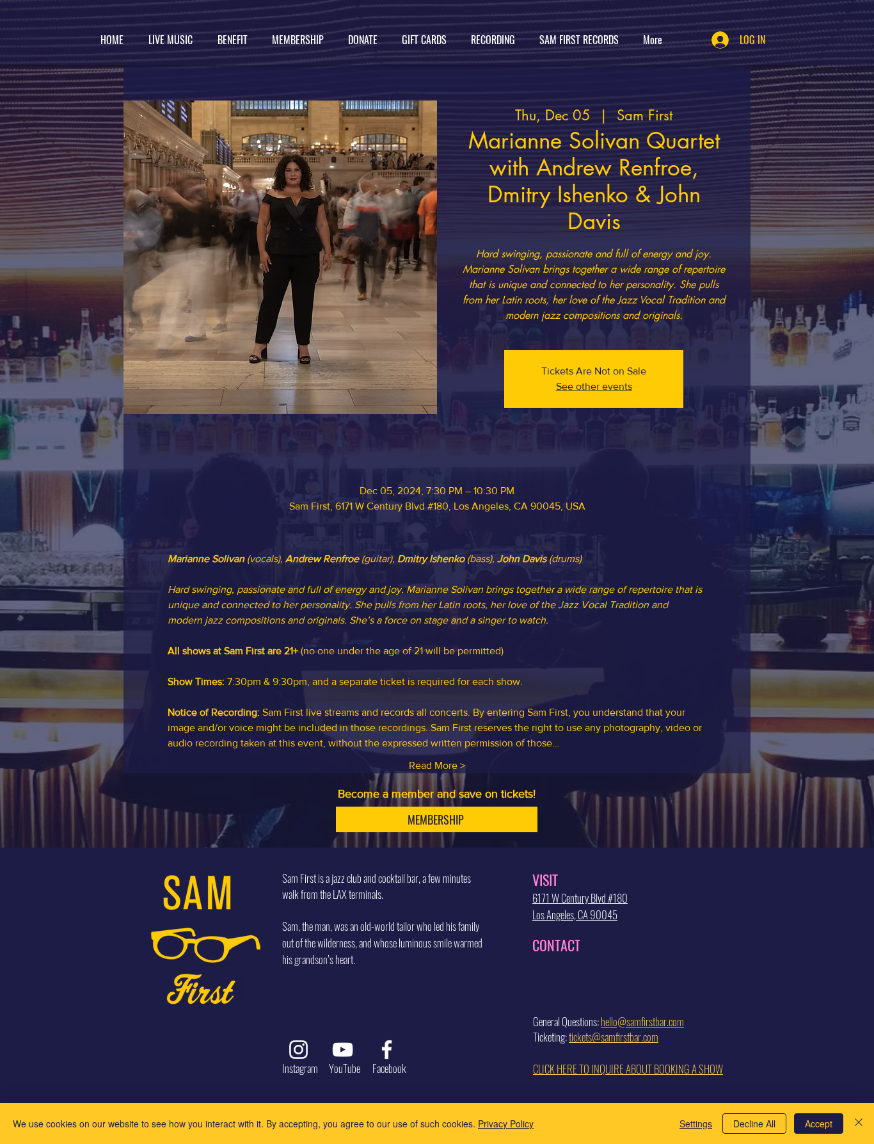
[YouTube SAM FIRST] (342, 1049)
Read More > (437, 765)
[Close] (858, 1123)
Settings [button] (695, 1123)
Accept (818, 1123)
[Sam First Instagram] (298, 1049)
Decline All (754, 1123)
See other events (594, 386)
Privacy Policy (506, 1123)
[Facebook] (386, 1049)
